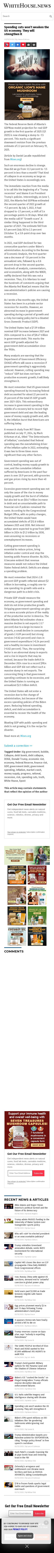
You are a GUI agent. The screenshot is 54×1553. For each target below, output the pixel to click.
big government (30, 751)
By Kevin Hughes (31, 1214)
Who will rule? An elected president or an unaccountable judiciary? (32, 1235)
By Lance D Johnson (32, 1286)
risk (18, 777)
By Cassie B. (29, 1340)
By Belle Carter (30, 1257)
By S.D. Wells (30, 1357)
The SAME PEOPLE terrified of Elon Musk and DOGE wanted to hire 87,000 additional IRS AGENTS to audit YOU (31, 1350)
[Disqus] (27, 993)
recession (9, 777)
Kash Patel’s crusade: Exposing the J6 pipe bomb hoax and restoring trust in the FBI (31, 1455)
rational (36, 773)
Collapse (9, 755)
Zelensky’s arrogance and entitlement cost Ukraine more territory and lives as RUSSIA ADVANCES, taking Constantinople (31, 1470)
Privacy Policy (20, 1529)
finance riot (40, 762)
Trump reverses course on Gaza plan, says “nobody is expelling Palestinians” (30, 1334)
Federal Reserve (24, 762)
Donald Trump (19, 759)
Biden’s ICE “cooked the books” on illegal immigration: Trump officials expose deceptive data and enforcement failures (31, 1381)
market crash (33, 769)
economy (9, 762)
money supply (12, 773)
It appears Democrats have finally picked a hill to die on (31, 1321)
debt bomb (21, 755)
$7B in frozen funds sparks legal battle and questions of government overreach (32, 1486)
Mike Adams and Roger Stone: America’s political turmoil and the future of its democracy (31, 1208)
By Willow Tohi (30, 1271)
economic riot (36, 759)
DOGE (7, 759)
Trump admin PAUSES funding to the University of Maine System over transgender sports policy (32, 1222)
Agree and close (25, 1536)
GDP (6, 766)
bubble (44, 751)
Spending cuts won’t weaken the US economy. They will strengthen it (32, 1407)
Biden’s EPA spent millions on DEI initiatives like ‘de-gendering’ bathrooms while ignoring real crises (31, 1422)
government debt (19, 766)
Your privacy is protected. (16, 832)
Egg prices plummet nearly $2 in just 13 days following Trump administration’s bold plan (30, 1308)
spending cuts (29, 777)
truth (41, 777)
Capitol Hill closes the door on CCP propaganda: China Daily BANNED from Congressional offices (31, 1265)
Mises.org (15, 159)
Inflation (20, 769)
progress (26, 773)
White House (11, 780)
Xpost (22, 780)
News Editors (23, 39)
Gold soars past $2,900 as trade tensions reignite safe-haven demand (30, 1294)
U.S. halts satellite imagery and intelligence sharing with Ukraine (30, 1396)
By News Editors (31, 1240)
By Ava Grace (30, 1228)
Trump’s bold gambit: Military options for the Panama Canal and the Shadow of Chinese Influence (31, 1366)
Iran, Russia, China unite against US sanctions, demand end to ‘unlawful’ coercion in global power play (32, 1280)
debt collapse (35, 755)
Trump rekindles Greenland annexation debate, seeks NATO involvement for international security (30, 1249)
